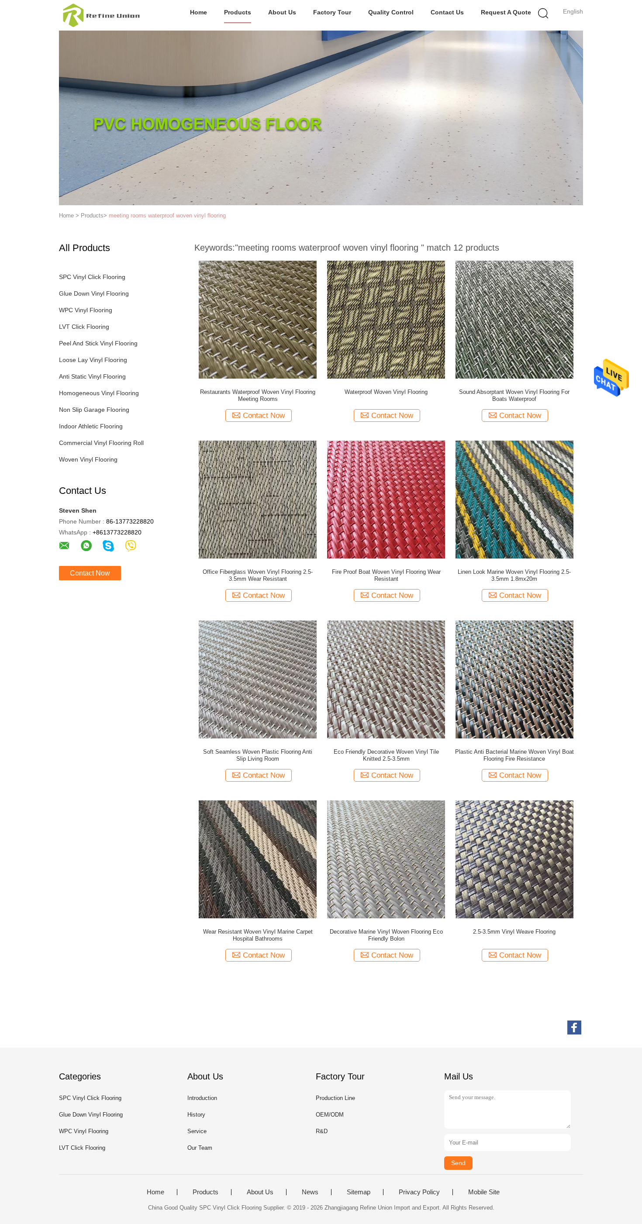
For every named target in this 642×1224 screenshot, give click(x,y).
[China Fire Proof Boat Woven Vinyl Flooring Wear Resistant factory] (386, 499)
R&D (322, 1131)
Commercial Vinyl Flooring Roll (101, 442)
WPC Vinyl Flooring (85, 310)
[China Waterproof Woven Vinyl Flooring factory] (386, 319)
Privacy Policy (419, 1192)
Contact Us (447, 12)
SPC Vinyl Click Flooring (92, 276)
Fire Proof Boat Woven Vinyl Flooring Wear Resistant (386, 575)
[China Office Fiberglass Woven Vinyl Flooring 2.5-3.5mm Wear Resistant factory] (258, 499)
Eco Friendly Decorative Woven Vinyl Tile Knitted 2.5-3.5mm (386, 755)
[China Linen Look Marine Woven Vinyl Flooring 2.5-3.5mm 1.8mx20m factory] (514, 499)
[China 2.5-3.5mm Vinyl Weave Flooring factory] (514, 859)
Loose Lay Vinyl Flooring (93, 359)
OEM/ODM (330, 1114)
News (310, 1192)
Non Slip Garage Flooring (94, 409)
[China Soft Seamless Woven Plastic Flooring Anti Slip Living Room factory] (258, 679)
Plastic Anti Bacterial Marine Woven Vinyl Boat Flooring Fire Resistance (514, 755)
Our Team (199, 1148)
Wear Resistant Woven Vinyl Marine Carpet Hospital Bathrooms (258, 935)
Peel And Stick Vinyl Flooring (98, 343)
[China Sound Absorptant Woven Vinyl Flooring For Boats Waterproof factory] (514, 319)
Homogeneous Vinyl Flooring (99, 393)
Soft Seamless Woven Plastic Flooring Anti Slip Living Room (257, 755)
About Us (282, 12)
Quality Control (391, 12)
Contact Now (90, 573)
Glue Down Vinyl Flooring (94, 293)
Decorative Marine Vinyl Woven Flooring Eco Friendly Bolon (386, 935)
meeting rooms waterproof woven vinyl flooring (167, 215)
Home (198, 12)
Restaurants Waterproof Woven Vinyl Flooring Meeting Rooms (257, 395)
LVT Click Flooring (84, 326)
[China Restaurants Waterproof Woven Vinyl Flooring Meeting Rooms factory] (258, 319)
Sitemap (358, 1192)
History (196, 1114)
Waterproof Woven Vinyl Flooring (386, 392)
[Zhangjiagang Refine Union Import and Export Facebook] (574, 1027)
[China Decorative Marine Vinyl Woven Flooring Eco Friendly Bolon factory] (386, 859)
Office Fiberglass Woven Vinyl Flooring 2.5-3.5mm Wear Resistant (258, 575)
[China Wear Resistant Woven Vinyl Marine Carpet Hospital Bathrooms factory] (258, 859)
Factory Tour (332, 12)
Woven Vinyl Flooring (88, 459)
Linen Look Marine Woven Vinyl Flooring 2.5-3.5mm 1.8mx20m (514, 575)
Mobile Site (484, 1192)
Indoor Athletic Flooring (91, 426)
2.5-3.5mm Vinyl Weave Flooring (514, 931)
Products (237, 12)
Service (197, 1131)
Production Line (335, 1098)
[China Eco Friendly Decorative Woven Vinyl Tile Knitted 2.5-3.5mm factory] (386, 679)
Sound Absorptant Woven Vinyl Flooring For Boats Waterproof (514, 395)
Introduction (202, 1098)
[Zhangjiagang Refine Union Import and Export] (101, 15)
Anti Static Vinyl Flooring (92, 376)
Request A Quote (506, 12)
